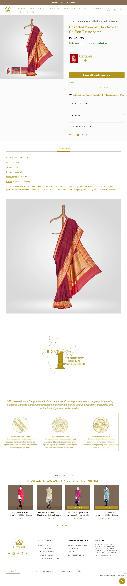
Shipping (84, 43)
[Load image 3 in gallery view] (25, 70)
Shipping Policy (46, 552)
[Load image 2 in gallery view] (16, 70)
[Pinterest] (87, 135)
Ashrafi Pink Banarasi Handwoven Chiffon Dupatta (20, 513)
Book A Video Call (77, 545)
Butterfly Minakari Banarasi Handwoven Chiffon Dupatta (49, 513)
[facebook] (14, 553)
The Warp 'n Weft (48, 571)
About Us (43, 545)
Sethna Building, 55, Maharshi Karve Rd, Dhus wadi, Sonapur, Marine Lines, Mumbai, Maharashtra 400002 (106, 548)
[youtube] (27, 553)
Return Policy (45, 555)
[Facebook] (78, 135)
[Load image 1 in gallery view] (8, 70)
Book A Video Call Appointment (96, 75)
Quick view (20, 507)
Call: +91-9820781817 (105, 555)
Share (72, 135)
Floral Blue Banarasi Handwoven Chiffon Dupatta (106, 513)
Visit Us (72, 552)
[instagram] (23, 553)
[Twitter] (82, 135)
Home (71, 21)
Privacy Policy (45, 548)
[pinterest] (18, 553)
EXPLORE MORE (63, 525)
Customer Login (76, 555)
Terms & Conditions (48, 558)
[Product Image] (32, 47)
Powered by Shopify (64, 571)
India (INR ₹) (12, 571)
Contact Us (74, 548)
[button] (108, 10)
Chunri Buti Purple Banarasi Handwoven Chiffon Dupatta (78, 513)
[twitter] (9, 553)
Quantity (74, 82)
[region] (63, 2)
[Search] (108, 10)
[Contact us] (122, 581)
